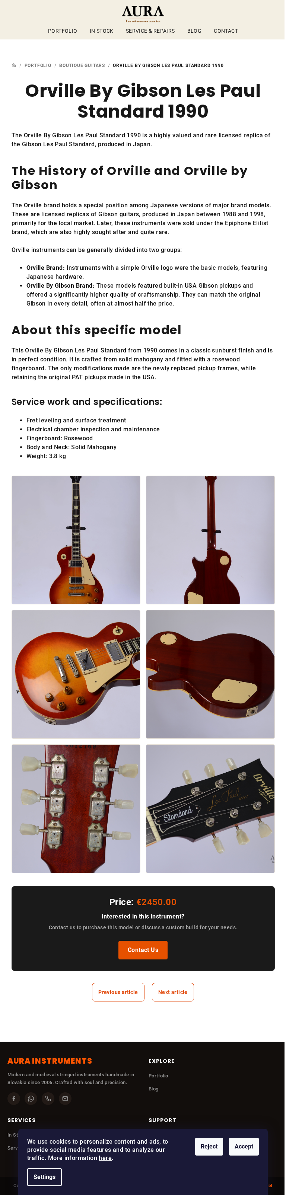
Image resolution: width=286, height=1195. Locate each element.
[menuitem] (62, 30)
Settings (44, 1176)
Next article (173, 992)
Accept (244, 1146)
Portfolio (158, 1076)
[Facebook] (13, 1098)
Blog (154, 1089)
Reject (209, 1146)
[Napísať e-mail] (65, 1098)
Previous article (118, 992)
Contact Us (143, 949)
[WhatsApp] (31, 1098)
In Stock (16, 1135)
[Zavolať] (48, 1098)
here (105, 1158)
